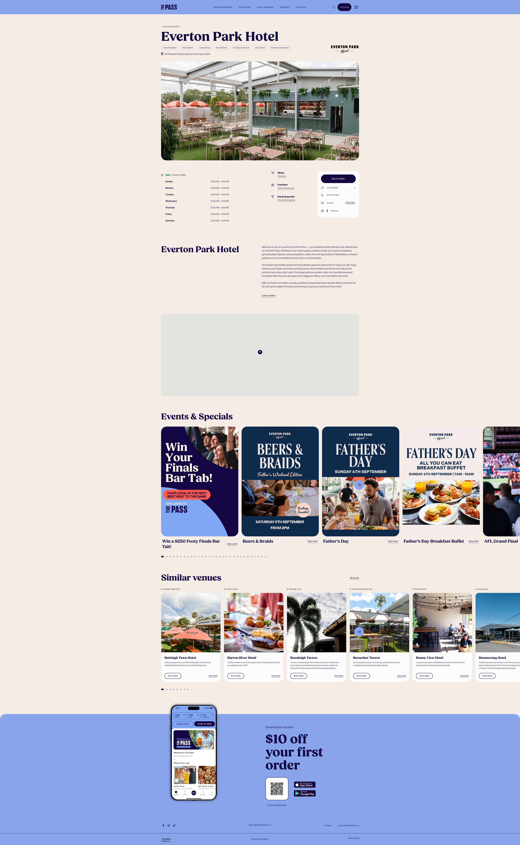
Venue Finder (244, 7)
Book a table (338, 178)
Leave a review (268, 295)
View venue (212, 676)
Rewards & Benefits (223, 7)
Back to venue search (171, 26)
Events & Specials (265, 7)
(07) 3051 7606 (333, 195)
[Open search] (333, 7)
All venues (354, 578)
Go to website (332, 188)
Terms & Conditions (260, 839)
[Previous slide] (161, 485)
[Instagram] (322, 211)
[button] (162, 556)
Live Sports (301, 7)
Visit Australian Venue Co (260, 825)
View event (232, 544)
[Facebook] (327, 211)
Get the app (344, 8)
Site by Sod (353, 838)
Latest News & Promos (348, 825)
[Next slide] (359, 485)
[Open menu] (356, 7)
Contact (327, 825)
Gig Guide (284, 7)
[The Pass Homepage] (169, 7)
